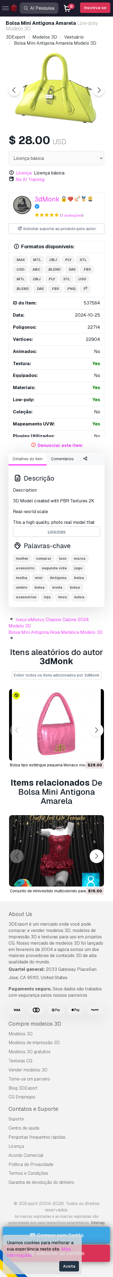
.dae (72, 269)
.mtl (36, 259)
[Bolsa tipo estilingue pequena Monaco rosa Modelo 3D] (56, 725)
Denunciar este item (60, 445)
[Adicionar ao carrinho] (85, 753)
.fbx (87, 269)
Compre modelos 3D (35, 1023)
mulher (22, 558)
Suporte (16, 1119)
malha (21, 577)
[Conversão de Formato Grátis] (85, 289)
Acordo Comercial (26, 1155)
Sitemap (98, 1222)
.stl (83, 259)
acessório (25, 568)
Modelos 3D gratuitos (29, 1052)
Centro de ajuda (24, 1128)
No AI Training (30, 179)
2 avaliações (71, 215)
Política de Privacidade (31, 1164)
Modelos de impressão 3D (34, 1043)
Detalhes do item (28, 458)
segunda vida (54, 568)
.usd (20, 269)
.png (71, 288)
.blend (54, 269)
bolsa (40, 587)
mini (39, 577)
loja (47, 597)
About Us (20, 914)
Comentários (62, 458)
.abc (36, 269)
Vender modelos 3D (28, 1070)
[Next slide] (98, 90)
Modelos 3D (21, 1034)
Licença (16, 1146)
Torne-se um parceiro (29, 1079)
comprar (44, 558)
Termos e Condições (28, 1173)
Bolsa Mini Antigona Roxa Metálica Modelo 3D (56, 632)
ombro (21, 587)
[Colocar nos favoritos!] (96, 753)
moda (57, 587)
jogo (78, 568)
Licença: (24, 173)
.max (20, 259)
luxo (62, 558)
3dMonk (47, 199)
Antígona (58, 577)
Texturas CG (20, 1061)
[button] (96, 730)
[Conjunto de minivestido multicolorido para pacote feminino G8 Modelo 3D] (56, 851)
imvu (62, 597)
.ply (68, 259)
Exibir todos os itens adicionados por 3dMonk (57, 675)
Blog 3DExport (23, 1088)
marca (80, 558)
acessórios (26, 597)
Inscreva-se (95, 7)
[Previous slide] (14, 90)
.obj (53, 259)
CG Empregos (22, 1097)
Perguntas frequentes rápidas (37, 1137)
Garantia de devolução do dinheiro (41, 1182)
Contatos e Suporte (33, 1108)
